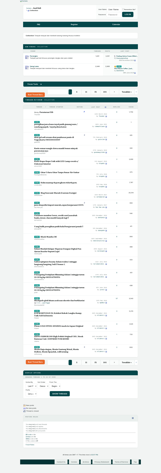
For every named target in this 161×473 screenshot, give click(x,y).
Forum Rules (30, 445)
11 (86, 92)
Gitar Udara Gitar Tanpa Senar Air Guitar (60, 172)
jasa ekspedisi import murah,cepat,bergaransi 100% (59, 205)
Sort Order (41, 382)
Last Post (95, 107)
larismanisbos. (39, 266)
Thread (39, 107)
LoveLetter (38, 185)
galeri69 (37, 142)
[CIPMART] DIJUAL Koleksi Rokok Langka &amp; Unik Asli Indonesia (58, 314)
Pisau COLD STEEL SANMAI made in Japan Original (58, 326)
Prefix (28, 390)
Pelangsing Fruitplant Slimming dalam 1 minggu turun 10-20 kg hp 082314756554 (59, 275)
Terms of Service (121, 462)
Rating (80, 107)
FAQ (38, 24)
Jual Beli (37, 8)
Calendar (116, 24)
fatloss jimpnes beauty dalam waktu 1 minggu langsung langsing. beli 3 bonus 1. (55, 262)
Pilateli (36, 318)
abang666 (37, 229)
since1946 (38, 166)
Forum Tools (33, 84)
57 (117, 298)
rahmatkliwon (38, 129)
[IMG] (28, 439)
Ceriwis (28, 8)
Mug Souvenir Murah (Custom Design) (58, 193)
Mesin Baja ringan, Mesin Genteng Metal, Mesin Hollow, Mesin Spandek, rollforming (56, 350)
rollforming (38, 354)
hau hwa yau (38, 207)
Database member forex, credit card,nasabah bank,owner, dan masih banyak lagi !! (55, 216)
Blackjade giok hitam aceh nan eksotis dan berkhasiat (59, 300)
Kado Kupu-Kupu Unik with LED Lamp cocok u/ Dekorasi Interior (56, 162)
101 (105, 92)
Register (74, 24)
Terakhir (127, 92)
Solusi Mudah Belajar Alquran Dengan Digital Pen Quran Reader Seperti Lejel (57, 250)
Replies (116, 107)
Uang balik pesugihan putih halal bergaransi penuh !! (58, 226)
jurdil (35, 292)
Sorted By (29, 382)
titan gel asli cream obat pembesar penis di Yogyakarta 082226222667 (54, 138)
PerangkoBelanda (40, 175)
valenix (36, 341)
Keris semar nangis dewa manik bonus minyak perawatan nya (56, 149)
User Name (102, 9)
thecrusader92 (39, 305)
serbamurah (38, 195)
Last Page (45, 303)
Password (102, 14)
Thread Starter (56, 107)
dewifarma (120, 71)
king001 (102, 163)
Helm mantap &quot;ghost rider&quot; (59, 182)
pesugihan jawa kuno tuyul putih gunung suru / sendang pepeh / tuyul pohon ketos (56, 125)
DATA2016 (38, 220)
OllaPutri (101, 315)
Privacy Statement (102, 462)
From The (53, 382)
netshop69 (38, 254)
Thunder (37, 114)
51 (96, 92)
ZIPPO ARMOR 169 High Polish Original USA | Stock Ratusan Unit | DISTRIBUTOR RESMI (58, 337)
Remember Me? (130, 9)
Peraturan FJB (46, 112)
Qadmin (102, 303)
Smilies (28, 437)
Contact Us (61, 462)
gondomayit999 (39, 153)
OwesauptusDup (122, 58)
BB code (29, 434)
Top (135, 462)
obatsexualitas (39, 239)
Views (131, 107)
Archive (86, 462)
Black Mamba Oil (49, 237)
